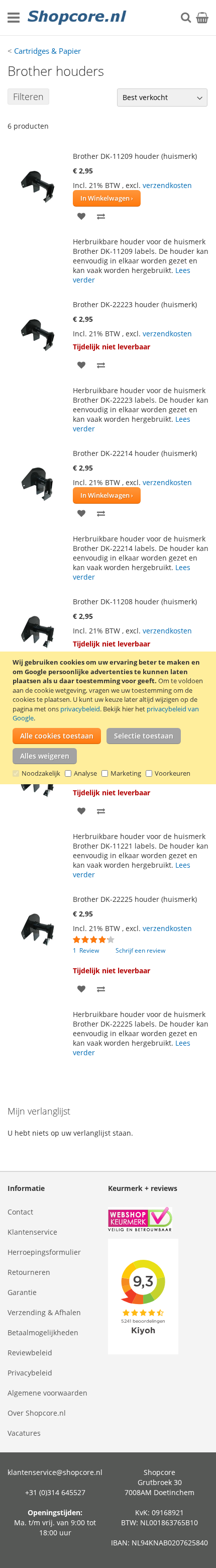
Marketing (126, 773)
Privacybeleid (30, 1372)
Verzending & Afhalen (44, 1312)
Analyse (85, 773)
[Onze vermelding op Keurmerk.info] (158, 1220)
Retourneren (29, 1272)
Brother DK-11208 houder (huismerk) (135, 601)
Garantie (22, 1292)
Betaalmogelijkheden (43, 1332)
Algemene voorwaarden (47, 1393)
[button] (81, 215)
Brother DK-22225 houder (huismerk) (135, 899)
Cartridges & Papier (47, 51)
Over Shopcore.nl (37, 1413)
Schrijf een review (140, 950)
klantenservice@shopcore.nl (55, 1472)
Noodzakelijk (41, 773)
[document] (109, 718)
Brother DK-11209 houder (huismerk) (135, 156)
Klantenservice (32, 1232)
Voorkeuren (172, 773)
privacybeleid (80, 708)
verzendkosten (167, 185)
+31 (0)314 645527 (55, 1492)
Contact (20, 1212)
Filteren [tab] (28, 96)
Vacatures (24, 1433)
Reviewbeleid (30, 1352)
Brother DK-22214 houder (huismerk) (135, 453)
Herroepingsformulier (44, 1252)
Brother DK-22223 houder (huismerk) (135, 304)
